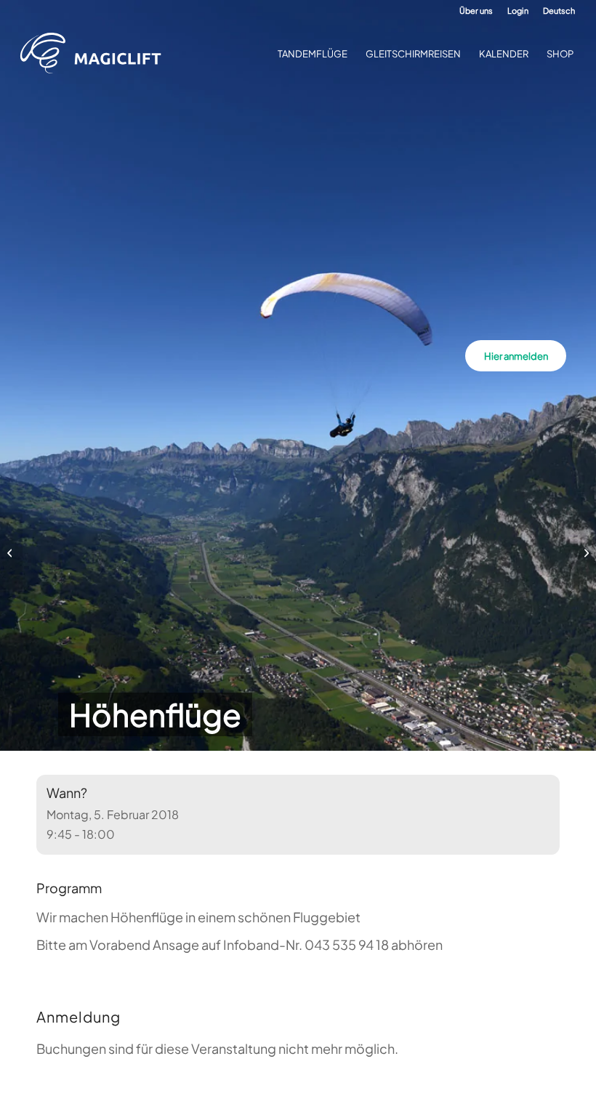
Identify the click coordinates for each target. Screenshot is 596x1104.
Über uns (476, 10)
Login (517, 10)
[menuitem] (476, 11)
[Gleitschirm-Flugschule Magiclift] (95, 53)
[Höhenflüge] (11, 552)
